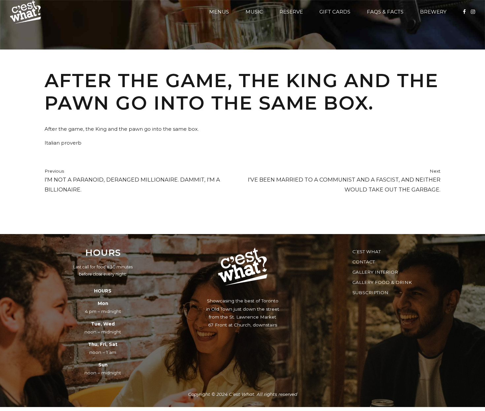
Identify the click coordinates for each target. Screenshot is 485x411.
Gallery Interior (375, 272)
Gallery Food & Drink (382, 282)
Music (254, 12)
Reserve (291, 12)
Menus (219, 12)
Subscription (370, 292)
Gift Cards (334, 12)
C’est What (366, 251)
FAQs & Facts (385, 12)
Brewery (433, 12)
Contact (363, 261)
